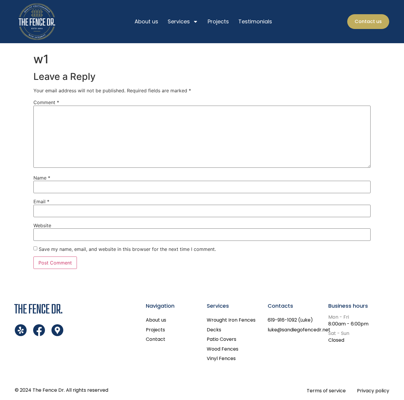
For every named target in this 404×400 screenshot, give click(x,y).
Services (179, 21)
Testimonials (255, 21)
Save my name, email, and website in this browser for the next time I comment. (127, 249)
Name (41, 177)
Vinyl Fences (221, 358)
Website (42, 225)
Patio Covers (221, 339)
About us (146, 21)
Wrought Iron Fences (231, 320)
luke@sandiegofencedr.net (298, 329)
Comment (46, 102)
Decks (214, 329)
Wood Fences (222, 349)
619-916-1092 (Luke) (290, 320)
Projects (218, 21)
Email (41, 201)
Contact (155, 339)
